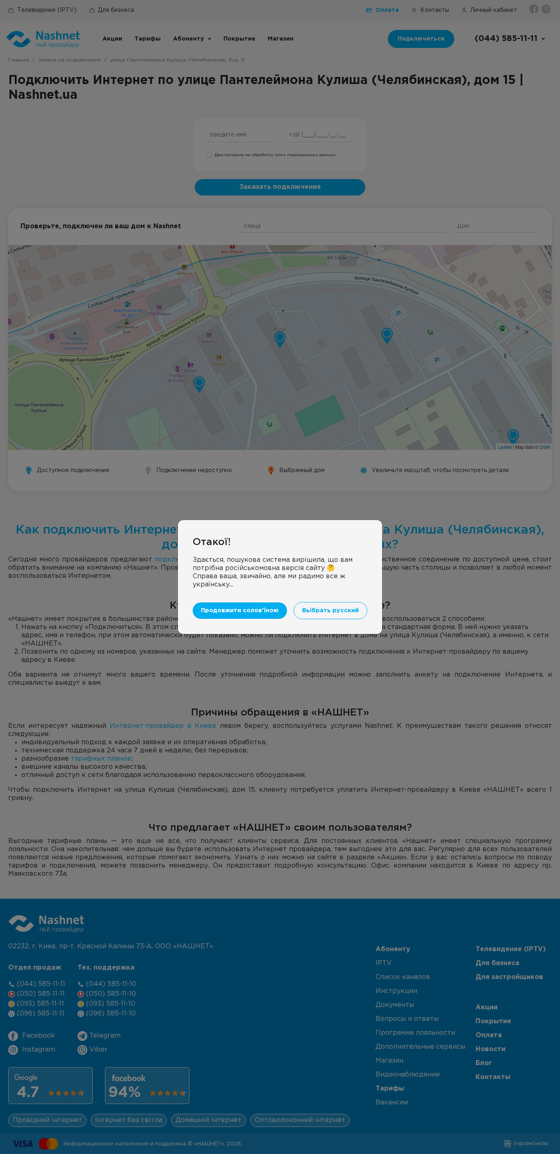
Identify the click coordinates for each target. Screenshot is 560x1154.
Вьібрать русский (330, 610)
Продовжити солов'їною (240, 610)
